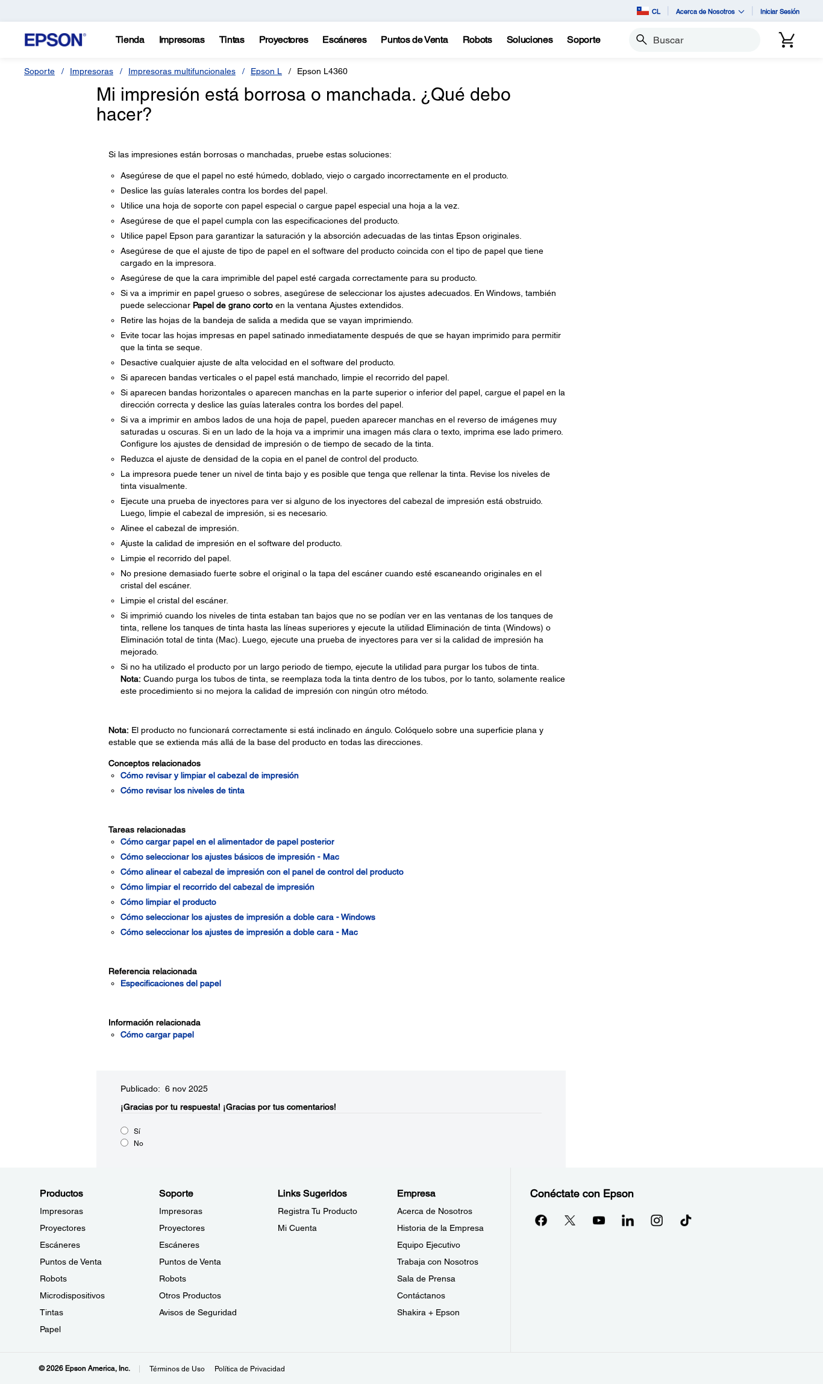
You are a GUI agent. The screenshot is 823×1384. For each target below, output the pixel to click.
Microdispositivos (72, 1295)
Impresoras (91, 71)
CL (656, 11)
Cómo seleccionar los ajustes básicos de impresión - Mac (229, 856)
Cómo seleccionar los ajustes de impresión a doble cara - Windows (247, 917)
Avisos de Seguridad (198, 1312)
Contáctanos (421, 1295)
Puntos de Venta (71, 1261)
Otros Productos (190, 1295)
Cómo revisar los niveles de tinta (182, 790)
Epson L (266, 71)
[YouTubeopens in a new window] (599, 1220)
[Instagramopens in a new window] (657, 1220)
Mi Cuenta (297, 1228)
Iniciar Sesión (780, 11)
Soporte (39, 71)
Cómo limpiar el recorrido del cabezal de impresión (217, 887)
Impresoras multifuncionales (182, 71)
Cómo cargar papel (157, 1034)
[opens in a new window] (685, 1220)
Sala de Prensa (426, 1278)
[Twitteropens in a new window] (570, 1220)
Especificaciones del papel (170, 983)
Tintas (51, 1312)
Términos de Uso (177, 1369)
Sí (137, 1131)
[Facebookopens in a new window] (541, 1220)
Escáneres (60, 1245)
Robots (53, 1278)
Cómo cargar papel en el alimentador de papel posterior (227, 841)
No (138, 1143)
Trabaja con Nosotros (437, 1261)
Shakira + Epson (428, 1312)
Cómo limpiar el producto (168, 902)
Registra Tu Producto (317, 1211)
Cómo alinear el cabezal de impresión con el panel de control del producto (262, 871)
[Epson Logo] (55, 40)
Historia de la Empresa (440, 1228)
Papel (50, 1329)
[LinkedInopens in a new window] (628, 1220)
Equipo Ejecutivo (428, 1245)
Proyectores (63, 1228)
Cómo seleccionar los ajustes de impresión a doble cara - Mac (239, 932)
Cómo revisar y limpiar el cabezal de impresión (209, 775)
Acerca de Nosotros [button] (705, 11)
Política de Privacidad (249, 1369)
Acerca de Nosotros (434, 1211)
